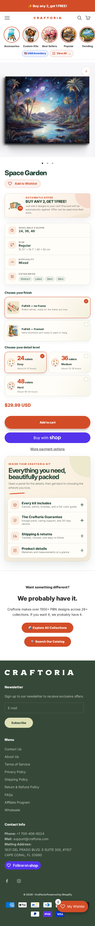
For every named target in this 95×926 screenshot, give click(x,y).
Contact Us (13, 749)
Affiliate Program (17, 802)
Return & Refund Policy (22, 787)
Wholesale (12, 810)
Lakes (38, 278)
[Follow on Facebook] (7, 881)
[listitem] (12, 37)
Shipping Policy (16, 779)
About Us (12, 757)
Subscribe (18, 723)
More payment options (47, 449)
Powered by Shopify (59, 894)
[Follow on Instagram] (19, 881)
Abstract (25, 278)
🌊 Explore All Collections (47, 628)
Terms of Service (17, 764)
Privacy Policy (15, 772)
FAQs (9, 795)
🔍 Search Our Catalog (47, 641)
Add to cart (48, 422)
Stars (50, 278)
